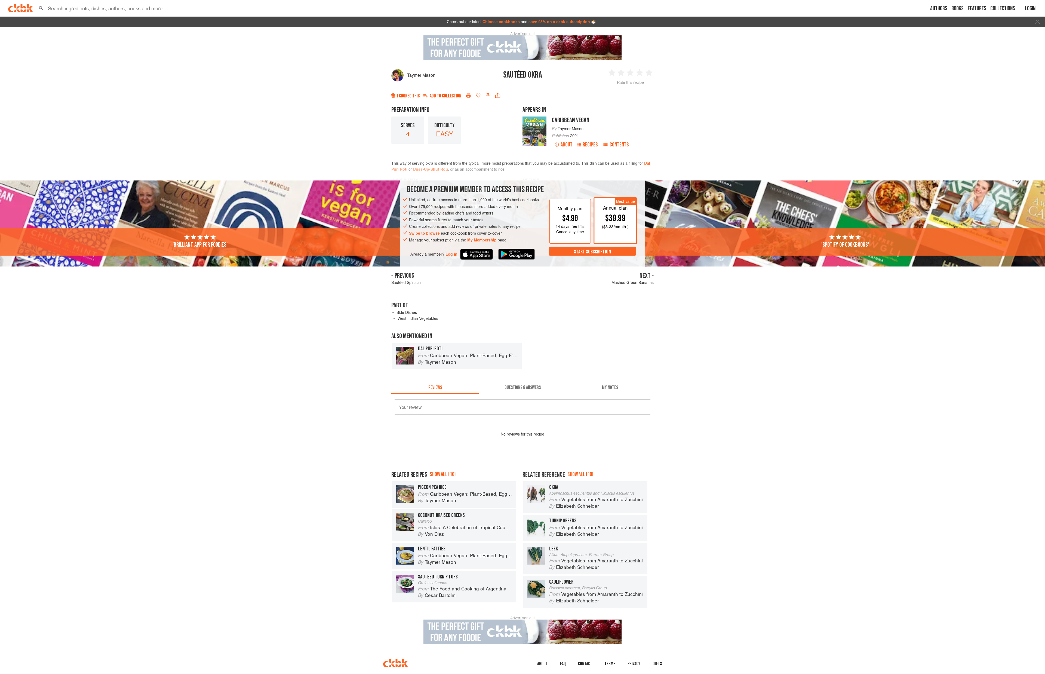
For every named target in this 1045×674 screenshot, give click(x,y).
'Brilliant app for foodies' (200, 245)
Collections (1002, 8)
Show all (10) (443, 474)
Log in (451, 254)
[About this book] (534, 119)
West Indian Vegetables (418, 318)
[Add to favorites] (478, 95)
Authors (938, 8)
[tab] (435, 387)
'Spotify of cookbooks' (845, 245)
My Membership (482, 240)
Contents (619, 144)
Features (977, 8)
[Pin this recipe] (488, 95)
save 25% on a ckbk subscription (559, 21)
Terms (609, 664)
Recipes (590, 144)
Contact (585, 664)
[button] (41, 8)
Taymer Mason (421, 75)
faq (563, 664)
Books (957, 8)
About (567, 144)
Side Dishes (407, 312)
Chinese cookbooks (501, 21)
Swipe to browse (424, 233)
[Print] (468, 95)
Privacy (634, 664)
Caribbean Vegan (570, 120)
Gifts (657, 664)
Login (1030, 8)
